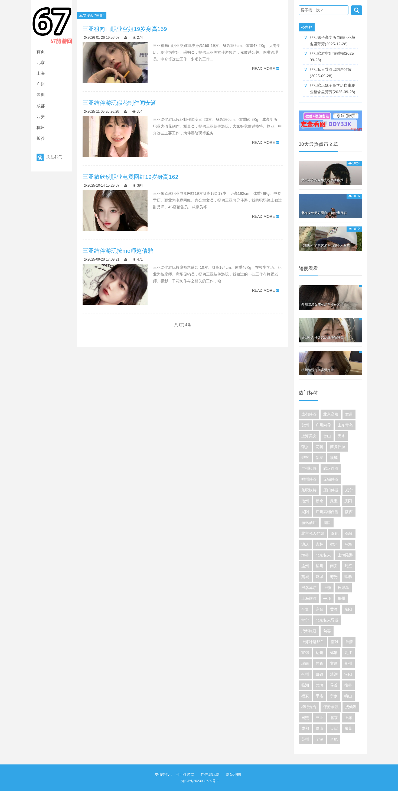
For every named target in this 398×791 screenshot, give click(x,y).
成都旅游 (309, 631)
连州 (305, 566)
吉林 (319, 544)
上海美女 (309, 436)
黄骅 (334, 609)
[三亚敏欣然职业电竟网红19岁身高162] (115, 222)
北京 (41, 62)
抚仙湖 (351, 707)
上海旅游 (309, 598)
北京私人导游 (327, 620)
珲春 (348, 577)
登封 (305, 457)
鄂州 (305, 425)
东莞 (348, 728)
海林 (305, 555)
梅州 (341, 598)
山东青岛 (345, 425)
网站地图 (233, 774)
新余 (319, 501)
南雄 (334, 642)
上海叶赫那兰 (312, 642)
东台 (319, 609)
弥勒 (334, 652)
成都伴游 (309, 414)
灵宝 (334, 501)
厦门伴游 (330, 490)
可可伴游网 (184, 774)
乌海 (348, 544)
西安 (41, 116)
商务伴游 (337, 447)
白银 (319, 674)
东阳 (348, 609)
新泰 (319, 457)
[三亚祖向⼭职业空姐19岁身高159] (115, 74)
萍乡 (305, 447)
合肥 (334, 739)
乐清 (349, 642)
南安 (334, 566)
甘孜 (319, 663)
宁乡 (334, 696)
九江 (348, 652)
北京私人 (323, 555)
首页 (41, 51)
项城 (334, 457)
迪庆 (305, 544)
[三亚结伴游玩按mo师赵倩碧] (115, 296)
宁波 (319, 739)
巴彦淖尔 (309, 587)
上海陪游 (345, 555)
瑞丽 (305, 663)
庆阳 (348, 501)
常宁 (305, 620)
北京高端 (330, 414)
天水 (341, 436)
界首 (334, 685)
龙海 (319, 685)
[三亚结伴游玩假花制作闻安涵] (115, 148)
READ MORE (263, 68)
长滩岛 (343, 587)
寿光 (334, 577)
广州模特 (309, 468)
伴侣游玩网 (210, 774)
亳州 (305, 674)
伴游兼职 (330, 707)
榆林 (348, 685)
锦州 (319, 566)
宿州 (334, 544)
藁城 (305, 577)
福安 (305, 696)
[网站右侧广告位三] (330, 121)
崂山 (348, 696)
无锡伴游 (330, 479)
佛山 (319, 728)
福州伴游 (309, 479)
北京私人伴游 (312, 533)
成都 (41, 105)
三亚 (319, 717)
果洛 (319, 696)
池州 (305, 501)
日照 (305, 717)
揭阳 (305, 512)
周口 (327, 522)
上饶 (327, 587)
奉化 (334, 533)
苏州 (305, 739)
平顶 (327, 598)
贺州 (348, 663)
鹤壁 (348, 566)
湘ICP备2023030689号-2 (199, 781)
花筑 (319, 447)
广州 (41, 84)
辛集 (305, 609)
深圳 (41, 95)
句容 (327, 631)
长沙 (41, 138)
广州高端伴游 (327, 512)
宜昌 (349, 414)
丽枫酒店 (309, 522)
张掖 (349, 533)
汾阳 (348, 674)
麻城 (319, 577)
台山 (327, 436)
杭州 (41, 127)
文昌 (334, 663)
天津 (334, 728)
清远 (334, 674)
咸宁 (349, 490)
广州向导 (323, 425)
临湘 (305, 685)
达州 (319, 652)
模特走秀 (309, 707)
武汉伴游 (330, 468)
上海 (41, 73)
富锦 (305, 652)
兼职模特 (309, 490)
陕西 (349, 512)
